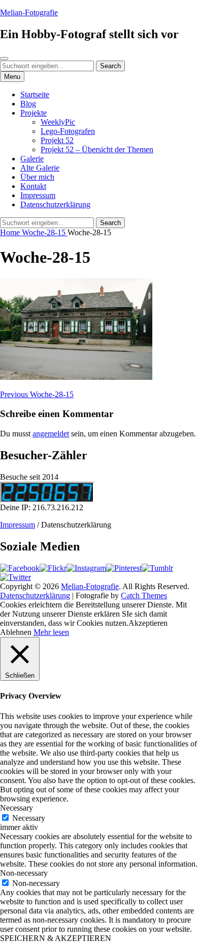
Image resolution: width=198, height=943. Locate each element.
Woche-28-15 (45, 232)
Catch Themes (144, 595)
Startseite (34, 94)
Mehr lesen (51, 632)
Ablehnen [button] (15, 632)
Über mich (37, 177)
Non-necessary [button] (24, 873)
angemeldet (50, 433)
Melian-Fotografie (29, 12)
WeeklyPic (58, 122)
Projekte (33, 112)
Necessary (28, 818)
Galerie (32, 158)
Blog (28, 103)
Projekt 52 (57, 140)
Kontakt (33, 186)
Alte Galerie (39, 167)
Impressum (37, 195)
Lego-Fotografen (68, 131)
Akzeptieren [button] (148, 623)
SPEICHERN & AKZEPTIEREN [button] (55, 938)
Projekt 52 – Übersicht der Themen (97, 149)
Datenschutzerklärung (55, 204)
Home (11, 232)
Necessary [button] (16, 807)
